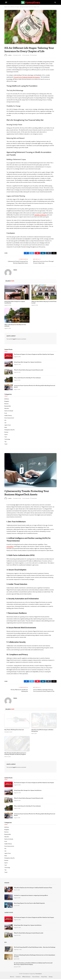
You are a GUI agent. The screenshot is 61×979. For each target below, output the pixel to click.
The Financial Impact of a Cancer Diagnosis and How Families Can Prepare (34, 354)
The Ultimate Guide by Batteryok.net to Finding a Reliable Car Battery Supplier (15, 753)
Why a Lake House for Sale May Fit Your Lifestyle (15, 325)
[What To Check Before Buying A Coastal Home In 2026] (44, 292)
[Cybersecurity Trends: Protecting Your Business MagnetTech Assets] (30, 470)
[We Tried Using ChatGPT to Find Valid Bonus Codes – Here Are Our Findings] (8, 949)
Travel (5, 444)
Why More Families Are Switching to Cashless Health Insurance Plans (33, 887)
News (5, 427)
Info (5, 420)
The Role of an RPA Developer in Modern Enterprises (42, 730)
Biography (6, 401)
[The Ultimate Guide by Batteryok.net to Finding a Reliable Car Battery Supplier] (17, 743)
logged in (14, 339)
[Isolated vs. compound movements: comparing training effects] (8, 897)
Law (5, 422)
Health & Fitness (8, 415)
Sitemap (50, 976)
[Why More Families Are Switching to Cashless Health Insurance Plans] (8, 889)
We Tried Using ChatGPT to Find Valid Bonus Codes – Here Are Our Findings (34, 947)
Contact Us (18, 976)
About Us (12, 976)
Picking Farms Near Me (9, 429)
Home (5, 6)
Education (6, 408)
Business (6, 403)
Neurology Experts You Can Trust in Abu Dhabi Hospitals (29, 903)
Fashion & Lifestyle (8, 410)
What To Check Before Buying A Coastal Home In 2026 (43, 302)
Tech (5, 437)
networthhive (10, 546)
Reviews (6, 432)
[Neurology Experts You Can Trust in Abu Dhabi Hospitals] (8, 905)
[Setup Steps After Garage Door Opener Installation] (17, 292)
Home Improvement (9, 418)
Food (5, 413)
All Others (6, 399)
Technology (7, 439)
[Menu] (6, 2)
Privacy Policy (44, 976)
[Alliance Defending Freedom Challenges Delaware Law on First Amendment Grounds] (8, 957)
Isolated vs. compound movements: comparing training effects (31, 895)
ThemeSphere (38, 973)
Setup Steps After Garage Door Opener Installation (14, 302)
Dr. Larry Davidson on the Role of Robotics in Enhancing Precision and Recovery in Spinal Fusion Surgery (33, 963)
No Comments (26, 55)
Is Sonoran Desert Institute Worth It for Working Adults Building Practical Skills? (34, 386)
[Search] (55, 2)
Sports (6, 434)
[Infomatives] (30, 2)
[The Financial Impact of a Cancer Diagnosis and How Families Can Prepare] (8, 356)
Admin (10, 55)
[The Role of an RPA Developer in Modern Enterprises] (44, 720)
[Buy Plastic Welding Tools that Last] (17, 720)
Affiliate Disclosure (26, 976)
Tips (5, 441)
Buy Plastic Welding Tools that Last (14, 729)
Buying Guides (7, 406)
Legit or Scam (7, 425)
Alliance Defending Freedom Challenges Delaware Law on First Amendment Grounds (34, 955)
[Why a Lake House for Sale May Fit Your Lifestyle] (17, 315)
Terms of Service (35, 976)
